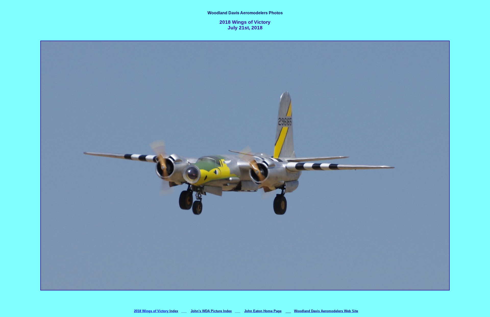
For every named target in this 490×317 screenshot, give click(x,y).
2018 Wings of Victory (151, 311)
